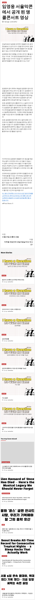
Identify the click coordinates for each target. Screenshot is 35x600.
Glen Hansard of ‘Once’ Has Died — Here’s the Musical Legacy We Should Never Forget (16, 498)
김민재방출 (5, 339)
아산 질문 (5, 398)
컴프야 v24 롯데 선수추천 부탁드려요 (13, 280)
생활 (3, 589)
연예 (3, 524)
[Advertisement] (17, 75)
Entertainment (6, 493)
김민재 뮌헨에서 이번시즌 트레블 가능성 (14, 368)
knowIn (4, 2)
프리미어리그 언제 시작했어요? (11, 309)
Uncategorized (5, 462)
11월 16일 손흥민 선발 (10, 235)
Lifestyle (4, 556)
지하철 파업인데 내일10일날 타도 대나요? (18, 241)
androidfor (13, 22)
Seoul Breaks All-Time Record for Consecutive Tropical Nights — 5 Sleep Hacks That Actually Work (16, 562)
